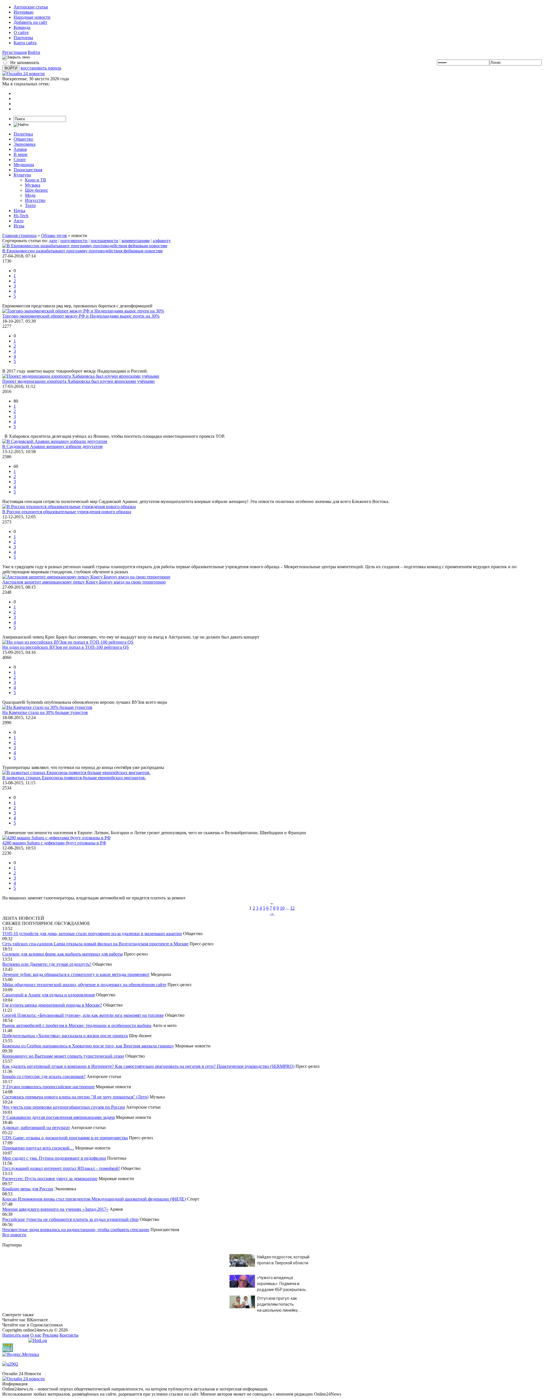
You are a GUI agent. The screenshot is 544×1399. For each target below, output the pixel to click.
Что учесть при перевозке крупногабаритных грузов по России (63, 1107)
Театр (30, 205)
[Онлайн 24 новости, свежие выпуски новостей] (23, 73)
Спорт (20, 159)
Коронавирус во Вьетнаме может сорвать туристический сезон (63, 1056)
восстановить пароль (41, 67)
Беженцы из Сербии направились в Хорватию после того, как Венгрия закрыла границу (88, 1045)
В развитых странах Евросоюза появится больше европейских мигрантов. (74, 777)
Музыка (32, 185)
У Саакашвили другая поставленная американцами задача (58, 1117)
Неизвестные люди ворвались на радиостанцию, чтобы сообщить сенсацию (75, 1229)
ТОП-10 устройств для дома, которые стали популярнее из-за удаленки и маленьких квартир (92, 933)
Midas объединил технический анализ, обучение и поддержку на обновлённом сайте (84, 984)
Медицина (24, 164)
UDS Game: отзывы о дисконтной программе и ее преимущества (65, 1137)
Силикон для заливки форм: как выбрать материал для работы (62, 954)
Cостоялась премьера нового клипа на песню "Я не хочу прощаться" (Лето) (75, 1096)
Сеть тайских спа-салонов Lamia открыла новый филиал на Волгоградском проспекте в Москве (95, 943)
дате (53, 240)
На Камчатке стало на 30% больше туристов (45, 712)
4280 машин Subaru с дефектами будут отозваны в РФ (54, 842)
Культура (22, 174)
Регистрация (14, 52)
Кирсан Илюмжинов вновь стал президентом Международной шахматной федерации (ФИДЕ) (94, 1199)
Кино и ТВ (35, 179)
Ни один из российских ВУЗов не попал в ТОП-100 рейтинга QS (65, 647)
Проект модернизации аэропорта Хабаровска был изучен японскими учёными (78, 381)
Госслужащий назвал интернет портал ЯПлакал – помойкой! (61, 1168)
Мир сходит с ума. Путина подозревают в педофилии (54, 1158)
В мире (20, 154)
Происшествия (28, 169)
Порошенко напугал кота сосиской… (38, 1148)
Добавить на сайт (30, 22)
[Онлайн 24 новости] (23, 1378)
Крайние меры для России (27, 1188)
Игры (19, 225)
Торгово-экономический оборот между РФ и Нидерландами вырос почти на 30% (81, 316)
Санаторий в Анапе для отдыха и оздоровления (48, 994)
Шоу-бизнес (36, 190)
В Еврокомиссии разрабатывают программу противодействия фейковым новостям (82, 250)
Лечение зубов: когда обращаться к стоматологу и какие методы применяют (76, 974)
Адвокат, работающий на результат (36, 1127)
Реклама (50, 1335)
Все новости (14, 1234)
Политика (23, 134)
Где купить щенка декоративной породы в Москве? (52, 1005)
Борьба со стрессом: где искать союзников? (44, 1076)
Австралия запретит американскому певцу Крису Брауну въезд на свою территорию (84, 582)
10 (282, 908)
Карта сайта (25, 42)
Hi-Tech (21, 215)
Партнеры (23, 37)
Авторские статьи (31, 7)
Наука (19, 210)
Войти (34, 52)
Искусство (35, 200)
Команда (22, 27)
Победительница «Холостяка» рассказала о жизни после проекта (65, 1035)
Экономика (24, 144)
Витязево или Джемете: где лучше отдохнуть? (46, 964)
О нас (35, 1335)
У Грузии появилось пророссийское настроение (48, 1086)
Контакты (69, 1335)
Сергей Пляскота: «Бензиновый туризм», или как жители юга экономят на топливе (83, 1015)
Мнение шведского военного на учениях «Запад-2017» (55, 1209)
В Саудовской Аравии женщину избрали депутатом (52, 446)
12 (292, 908)
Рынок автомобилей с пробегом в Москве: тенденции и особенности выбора (76, 1025)
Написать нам (15, 1335)
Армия (20, 149)
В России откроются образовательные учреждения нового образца (66, 511)
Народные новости (32, 17)
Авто (19, 220)
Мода (30, 195)
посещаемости (104, 240)
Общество (23, 139)
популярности (74, 240)
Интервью (23, 12)
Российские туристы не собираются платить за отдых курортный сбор (70, 1219)
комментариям (136, 240)
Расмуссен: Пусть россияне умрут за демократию (49, 1178)
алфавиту (162, 240)
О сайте (21, 32)
